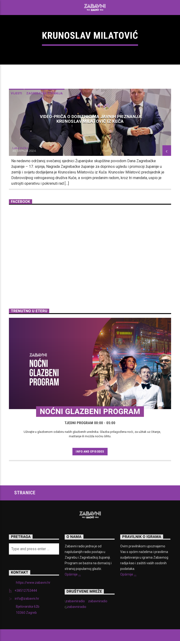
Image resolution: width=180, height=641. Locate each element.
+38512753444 (26, 590)
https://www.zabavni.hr (33, 582)
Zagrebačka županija (44, 93)
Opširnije (71, 574)
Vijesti (16, 93)
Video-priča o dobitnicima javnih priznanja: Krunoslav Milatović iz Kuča (91, 119)
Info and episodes (90, 451)
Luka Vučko (20, 148)
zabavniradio (75, 601)
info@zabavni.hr (27, 598)
